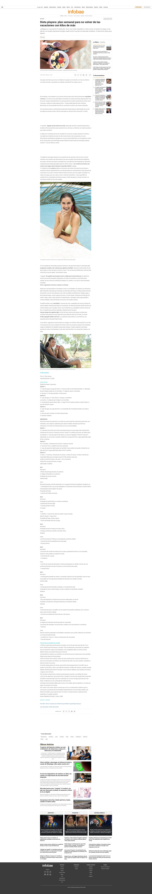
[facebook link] (45, 872)
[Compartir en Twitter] (81, 75)
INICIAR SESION (147, 7)
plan (47, 739)
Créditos (65, 15)
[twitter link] (48, 872)
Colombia (59, 7)
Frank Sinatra (70, 15)
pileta (42, 739)
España (64, 7)
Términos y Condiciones (105, 866)
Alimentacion (43, 736)
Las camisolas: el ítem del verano (49, 707)
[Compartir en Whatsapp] (75, 75)
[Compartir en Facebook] (78, 75)
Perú (72, 7)
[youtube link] (45, 874)
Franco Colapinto (77, 15)
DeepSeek (82, 15)
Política (100, 7)
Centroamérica (77, 7)
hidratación (78, 736)
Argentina (46, 7)
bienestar (51, 736)
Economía (106, 7)
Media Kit (91, 876)
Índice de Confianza (88, 15)
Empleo (76, 868)
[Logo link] (76, 12)
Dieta (67, 736)
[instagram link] (50, 872)
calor (56, 736)
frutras (72, 736)
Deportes (96, 7)
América (62, 866)
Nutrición (85, 736)
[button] (2, 7)
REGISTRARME (138, 7)
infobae (42, 18)
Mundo (83, 7)
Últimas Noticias (89, 7)
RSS (62, 882)
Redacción (76, 866)
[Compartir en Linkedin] (83, 75)
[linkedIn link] (50, 874)
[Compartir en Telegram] (86, 75)
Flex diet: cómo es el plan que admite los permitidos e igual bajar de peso (60, 703)
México (68, 7)
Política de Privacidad (105, 868)
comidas (62, 736)
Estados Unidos (52, 7)
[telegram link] (48, 874)
